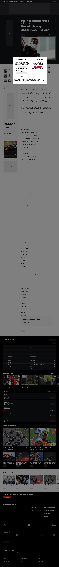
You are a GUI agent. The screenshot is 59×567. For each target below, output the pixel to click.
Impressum (18, 83)
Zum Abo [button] (37, 66)
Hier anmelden (37, 69)
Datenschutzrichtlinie (28, 83)
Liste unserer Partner (38, 80)
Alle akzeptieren (22, 66)
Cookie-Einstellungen (40, 83)
